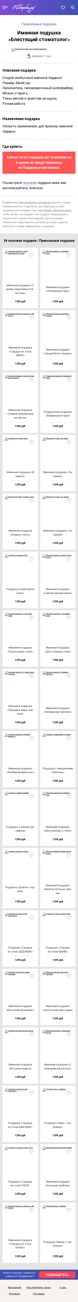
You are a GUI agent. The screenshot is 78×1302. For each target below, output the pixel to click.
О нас (62, 1287)
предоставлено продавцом (35, 202)
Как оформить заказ (39, 1287)
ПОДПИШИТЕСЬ (57, 1275)
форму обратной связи (57, 210)
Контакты (14, 1294)
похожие (30, 183)
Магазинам (14, 1287)
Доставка (39, 1294)
